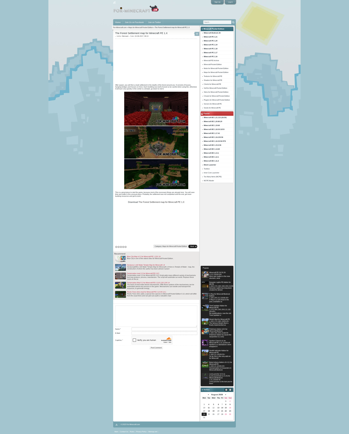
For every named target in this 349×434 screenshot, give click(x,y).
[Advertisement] (217, 225)
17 (204, 411)
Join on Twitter (154, 22)
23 (230, 411)
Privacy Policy (141, 432)
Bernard (125, 36)
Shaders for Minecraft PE (213, 80)
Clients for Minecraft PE (212, 84)
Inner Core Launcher (211, 173)
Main (136, 10)
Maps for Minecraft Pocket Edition (216, 72)
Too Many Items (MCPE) (213, 177)
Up (116, 425)
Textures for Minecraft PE (213, 76)
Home (118, 22)
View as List (230, 389)
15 (226, 408)
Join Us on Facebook (134, 22)
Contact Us (124, 432)
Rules (132, 432)
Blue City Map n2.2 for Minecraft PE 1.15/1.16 (144, 257)
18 (209, 411)
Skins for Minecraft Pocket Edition (216, 92)
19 (213, 411)
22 (226, 411)
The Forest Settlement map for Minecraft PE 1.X (161, 202)
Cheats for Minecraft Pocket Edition (217, 96)
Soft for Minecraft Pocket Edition (215, 88)
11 (209, 408)
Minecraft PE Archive (211, 60)
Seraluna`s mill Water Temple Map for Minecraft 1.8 (146, 265)
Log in (230, 2)
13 (218, 408)
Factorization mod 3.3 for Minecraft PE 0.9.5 (143, 273)
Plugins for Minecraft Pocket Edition (217, 100)
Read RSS (114, 2)
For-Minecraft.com (120, 27)
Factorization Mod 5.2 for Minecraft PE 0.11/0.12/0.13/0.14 (148, 283)
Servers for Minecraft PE (213, 104)
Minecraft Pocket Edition (213, 64)
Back (192, 246)
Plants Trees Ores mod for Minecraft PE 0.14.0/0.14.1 (146, 292)
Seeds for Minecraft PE (212, 108)
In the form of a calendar (226, 389)
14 (222, 408)
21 (222, 411)
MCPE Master (209, 181)
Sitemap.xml (152, 432)
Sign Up (217, 2)
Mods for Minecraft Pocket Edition (216, 68)
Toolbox (207, 169)
